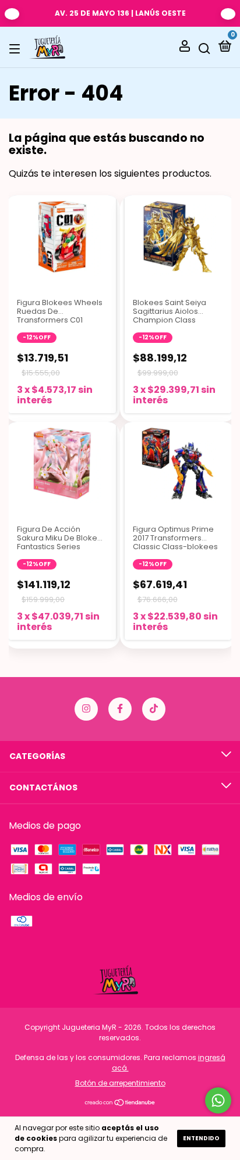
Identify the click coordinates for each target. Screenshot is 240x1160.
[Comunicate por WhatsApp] (218, 1100)
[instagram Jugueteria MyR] (86, 709)
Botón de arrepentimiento (120, 1083)
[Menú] (16, 47)
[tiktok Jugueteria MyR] (153, 709)
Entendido (201, 1138)
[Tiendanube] (120, 1103)
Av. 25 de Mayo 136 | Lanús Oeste (120, 13)
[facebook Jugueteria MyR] (120, 709)
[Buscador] (204, 47)
